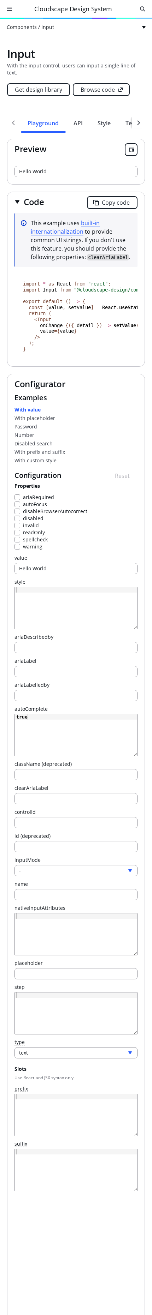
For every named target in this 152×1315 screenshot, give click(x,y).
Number (24, 435)
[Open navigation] (9, 8)
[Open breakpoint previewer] (131, 149)
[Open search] (142, 8)
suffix (20, 1144)
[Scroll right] (139, 122)
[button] (29, 202)
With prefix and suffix (39, 452)
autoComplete (31, 709)
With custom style (35, 460)
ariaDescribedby (33, 637)
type (19, 1042)
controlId (25, 812)
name (21, 884)
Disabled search (33, 443)
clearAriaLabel (31, 788)
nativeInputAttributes (39, 908)
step (19, 987)
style (19, 582)
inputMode (27, 860)
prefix (21, 1089)
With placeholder (34, 418)
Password (25, 426)
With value (27, 409)
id (32, 836)
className (43, 764)
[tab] (43, 122)
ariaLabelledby (31, 685)
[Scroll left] (13, 122)
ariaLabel (25, 661)
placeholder (28, 963)
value (20, 558)
